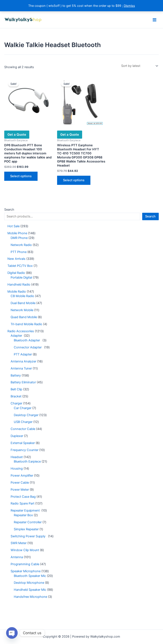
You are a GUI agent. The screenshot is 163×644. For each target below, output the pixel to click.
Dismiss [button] (129, 6)
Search (9, 209)
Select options (21, 176)
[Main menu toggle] (154, 19)
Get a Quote (16, 134)
